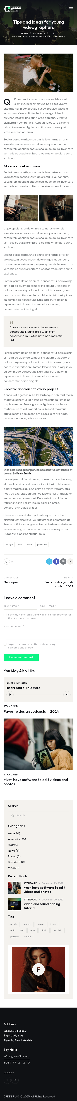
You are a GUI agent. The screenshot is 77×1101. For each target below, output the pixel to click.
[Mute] (67, 694)
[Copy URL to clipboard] (70, 561)
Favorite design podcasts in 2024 (31, 711)
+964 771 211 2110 (17, 1063)
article (13, 924)
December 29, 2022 (52, 883)
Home (24, 33)
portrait (14, 936)
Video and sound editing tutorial (42, 906)
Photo (12, 856)
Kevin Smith (23, 473)
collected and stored (20, 647)
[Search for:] (38, 815)
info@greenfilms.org (17, 1056)
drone (53, 924)
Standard (11, 706)
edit (20, 544)
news (29, 544)
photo (44, 930)
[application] (38, 694)
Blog (11, 845)
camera (27, 924)
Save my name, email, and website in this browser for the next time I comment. (39, 616)
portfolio (42, 544)
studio (27, 936)
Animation (14, 839)
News (11, 851)
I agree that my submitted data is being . (31, 645)
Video (12, 868)
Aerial (11, 833)
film (22, 930)
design (9, 544)
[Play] (10, 694)
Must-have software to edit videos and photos (36, 782)
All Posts (38, 33)
